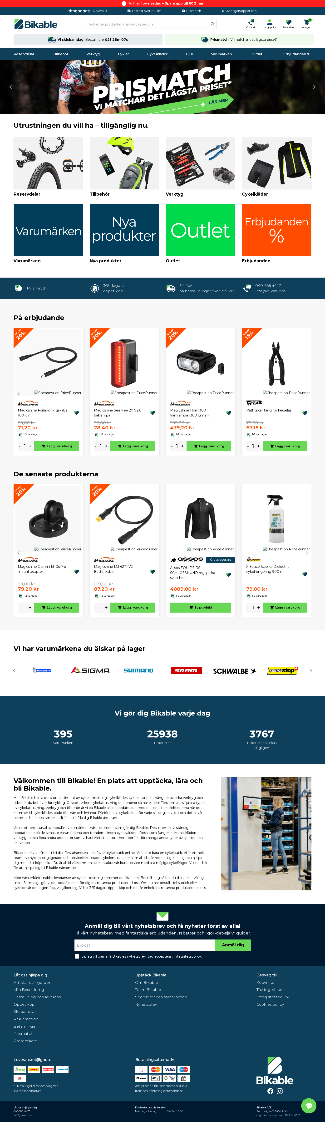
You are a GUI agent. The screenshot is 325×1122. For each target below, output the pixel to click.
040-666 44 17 (268, 285)
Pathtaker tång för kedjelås (268, 410)
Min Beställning (29, 989)
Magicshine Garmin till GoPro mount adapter (42, 569)
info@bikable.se (270, 291)
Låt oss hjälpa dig (30, 975)
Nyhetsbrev (146, 1004)
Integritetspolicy (272, 997)
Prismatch (23, 1033)
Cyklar (123, 54)
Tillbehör (60, 54)
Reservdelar (24, 54)
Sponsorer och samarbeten (161, 997)
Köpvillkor (266, 982)
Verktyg (93, 54)
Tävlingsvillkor (270, 989)
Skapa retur (25, 1011)
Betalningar (25, 1026)
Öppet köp (24, 1004)
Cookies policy (270, 1004)
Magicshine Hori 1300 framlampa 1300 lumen (189, 412)
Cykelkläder (157, 54)
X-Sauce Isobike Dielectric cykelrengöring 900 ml (267, 569)
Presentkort (25, 1041)
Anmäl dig (233, 944)
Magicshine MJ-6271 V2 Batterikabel (113, 569)
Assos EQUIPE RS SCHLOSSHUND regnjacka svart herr (192, 573)
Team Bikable (148, 989)
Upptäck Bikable (150, 975)
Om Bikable (146, 982)
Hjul (189, 54)
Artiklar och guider (32, 982)
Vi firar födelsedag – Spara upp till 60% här (166, 3)
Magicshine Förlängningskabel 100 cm (43, 412)
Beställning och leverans (37, 997)
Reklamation (26, 1019)
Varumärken (221, 54)
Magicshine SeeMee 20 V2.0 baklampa (118, 412)
